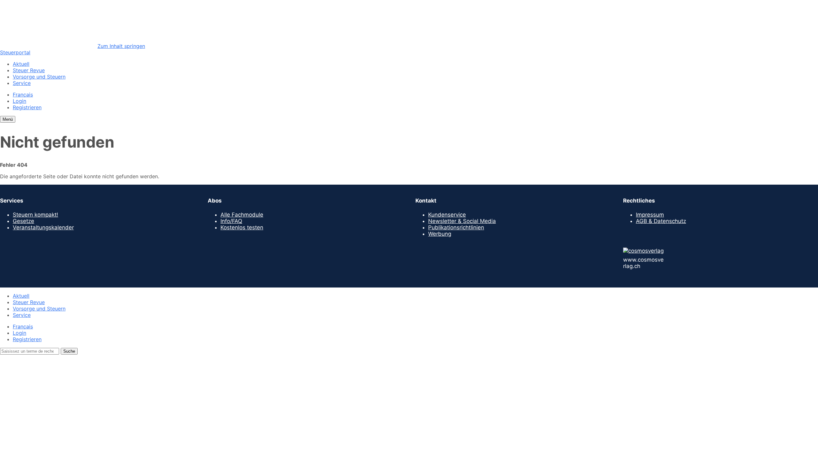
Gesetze (23, 221)
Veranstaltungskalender (43, 227)
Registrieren (27, 107)
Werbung (439, 234)
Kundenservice (447, 214)
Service (22, 83)
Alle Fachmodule (241, 214)
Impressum (650, 214)
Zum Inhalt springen (121, 46)
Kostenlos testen (241, 227)
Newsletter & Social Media (462, 221)
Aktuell (21, 64)
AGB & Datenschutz (661, 221)
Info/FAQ (231, 221)
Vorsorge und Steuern (39, 76)
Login (19, 101)
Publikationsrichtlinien (456, 227)
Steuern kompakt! (35, 214)
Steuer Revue (29, 70)
